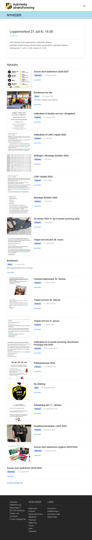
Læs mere (37, 80)
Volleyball (32, 531)
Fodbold (31, 511)
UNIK (30, 528)
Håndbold (32, 517)
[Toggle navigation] (84, 6)
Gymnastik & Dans (35, 514)
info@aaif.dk (20, 519)
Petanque (32, 520)
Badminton (32, 508)
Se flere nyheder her (15, 483)
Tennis (31, 526)
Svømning (32, 523)
